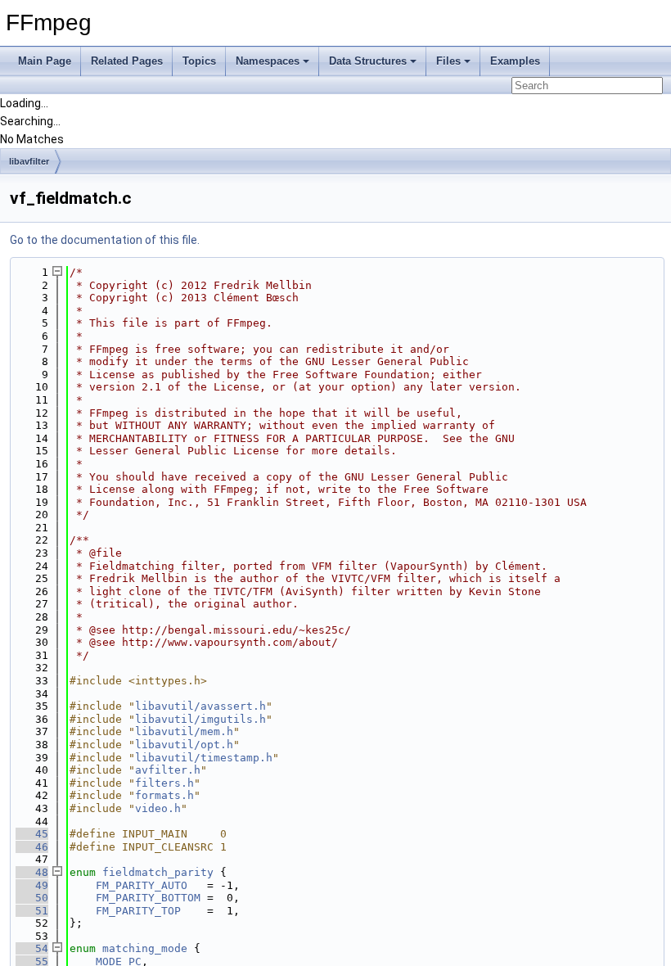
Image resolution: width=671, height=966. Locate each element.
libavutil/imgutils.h (200, 719)
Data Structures (368, 61)
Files (448, 61)
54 (32, 948)
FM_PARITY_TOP (138, 911)
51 (32, 911)
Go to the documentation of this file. (105, 239)
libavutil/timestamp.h (203, 758)
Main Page (44, 61)
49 (32, 885)
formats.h (164, 795)
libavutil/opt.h (184, 744)
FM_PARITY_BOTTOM (148, 898)
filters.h (164, 783)
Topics (199, 61)
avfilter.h (167, 770)
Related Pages (127, 61)
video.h (158, 808)
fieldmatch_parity (158, 872)
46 (32, 847)
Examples (515, 61)
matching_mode (144, 948)
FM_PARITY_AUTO (141, 885)
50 (32, 898)
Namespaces (267, 61)
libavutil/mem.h (184, 731)
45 (32, 834)
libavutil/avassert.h (200, 706)
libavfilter (29, 161)
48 (32, 872)
